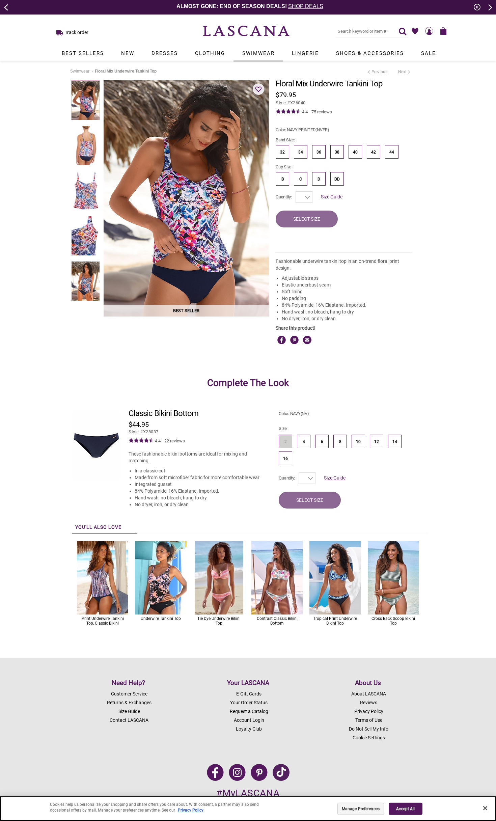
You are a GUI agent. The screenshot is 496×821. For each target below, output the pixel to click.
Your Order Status (249, 702)
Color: (302, 129)
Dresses (164, 53)
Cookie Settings (369, 737)
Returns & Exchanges (129, 702)
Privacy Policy (368, 711)
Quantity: (284, 196)
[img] (288, 112)
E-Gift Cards (248, 693)
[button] (258, 89)
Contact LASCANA (129, 720)
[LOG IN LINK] (429, 31)
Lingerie (305, 53)
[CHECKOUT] (443, 31)
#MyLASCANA (248, 793)
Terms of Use (368, 720)
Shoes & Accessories (370, 53)
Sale (428, 53)
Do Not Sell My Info (368, 729)
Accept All (405, 808)
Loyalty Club (249, 729)
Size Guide (331, 196)
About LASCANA (368, 693)
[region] (248, 808)
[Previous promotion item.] (6, 7)
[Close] (485, 808)
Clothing (210, 53)
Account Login (249, 720)
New (127, 53)
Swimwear (258, 53)
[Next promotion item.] (490, 7)
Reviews (368, 702)
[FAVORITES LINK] (415, 31)
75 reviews (321, 111)
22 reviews (174, 440)
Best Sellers (83, 53)
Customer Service (129, 693)
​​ (144, 431)
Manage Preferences (361, 808)
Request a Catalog (249, 711)
